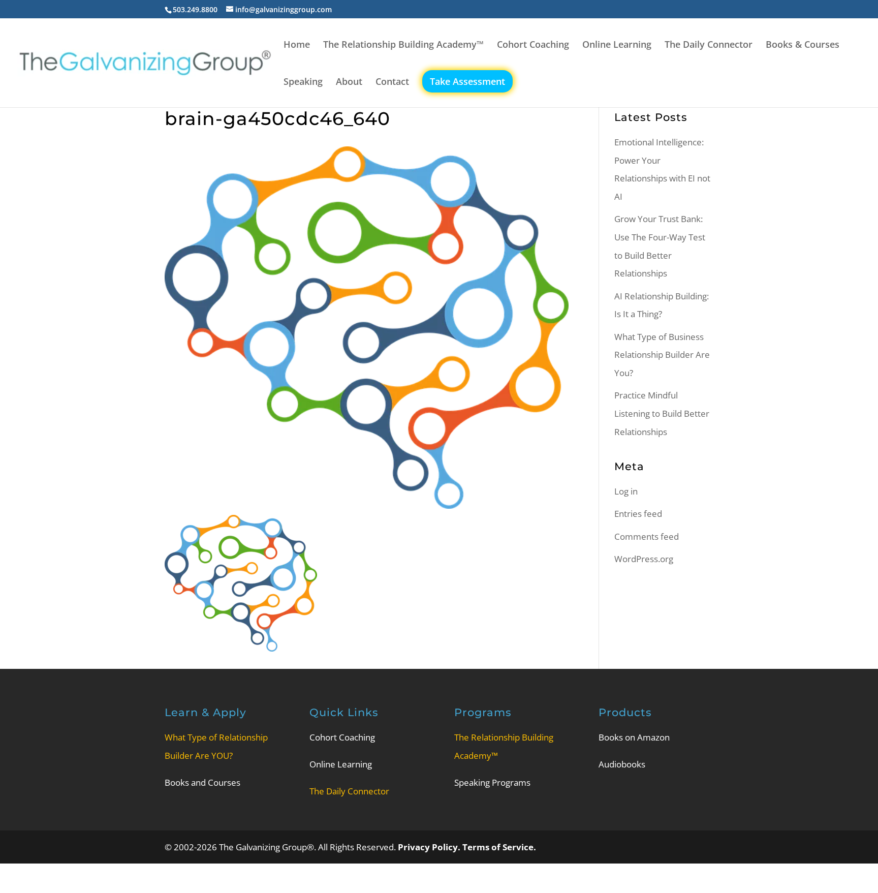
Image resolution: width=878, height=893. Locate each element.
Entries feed (638, 513)
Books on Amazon (634, 737)
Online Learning (616, 45)
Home (297, 45)
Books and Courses (202, 782)
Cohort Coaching (533, 45)
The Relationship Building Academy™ (403, 45)
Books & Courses (802, 45)
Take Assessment (467, 81)
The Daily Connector (708, 45)
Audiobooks (622, 764)
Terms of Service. (499, 847)
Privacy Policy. (430, 847)
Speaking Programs (492, 782)
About (349, 82)
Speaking (303, 82)
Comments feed (646, 536)
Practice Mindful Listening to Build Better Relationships (661, 413)
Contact (392, 82)
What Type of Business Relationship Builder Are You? (662, 355)
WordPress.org (643, 559)
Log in (626, 491)
